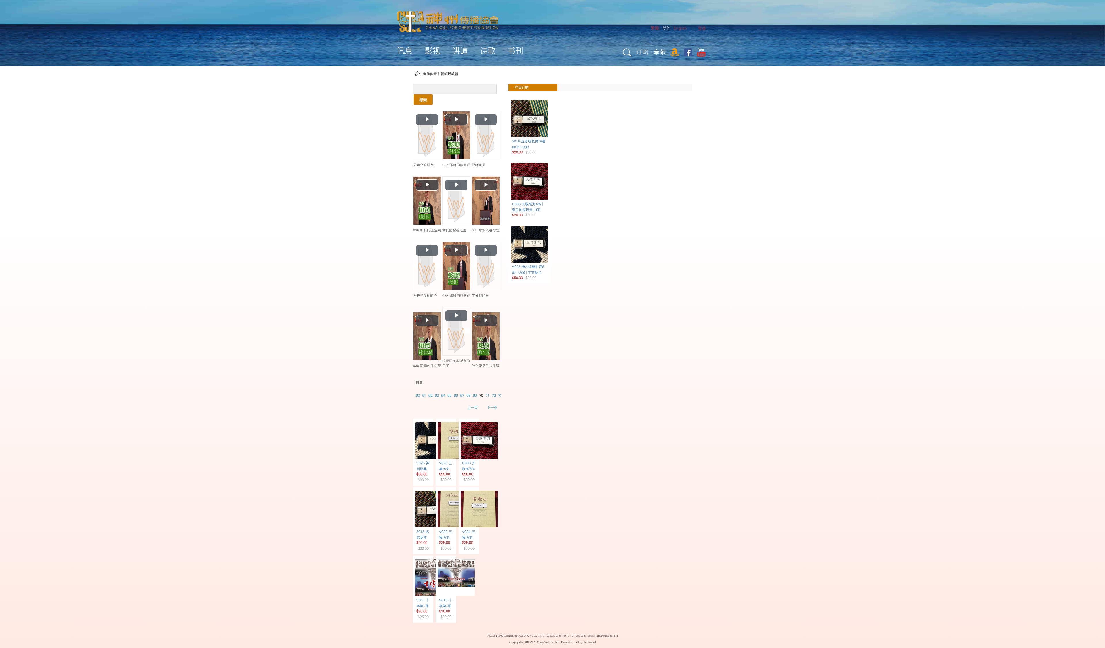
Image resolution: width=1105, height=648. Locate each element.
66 (456, 395)
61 (424, 395)
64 (443, 395)
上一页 (472, 407)
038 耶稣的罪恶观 (456, 295)
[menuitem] (702, 28)
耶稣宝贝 (478, 164)
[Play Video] (427, 135)
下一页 (492, 407)
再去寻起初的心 (425, 295)
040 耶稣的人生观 (486, 365)
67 (462, 395)
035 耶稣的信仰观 (456, 164)
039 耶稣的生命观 (427, 365)
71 (487, 395)
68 (468, 395)
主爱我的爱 (480, 295)
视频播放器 (449, 73)
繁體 (655, 28)
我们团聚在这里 (454, 230)
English (680, 28)
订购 (642, 51)
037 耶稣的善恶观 (486, 230)
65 (449, 395)
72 (494, 395)
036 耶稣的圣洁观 (427, 230)
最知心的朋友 (423, 164)
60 (418, 395)
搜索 (423, 99)
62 (430, 395)
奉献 (659, 51)
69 (475, 395)
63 (437, 395)
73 (500, 395)
